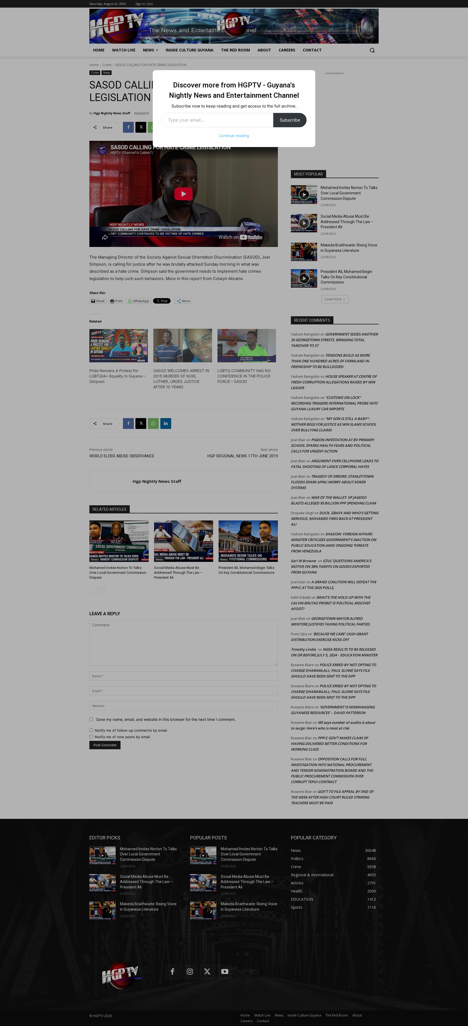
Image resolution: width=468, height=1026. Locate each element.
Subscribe (290, 120)
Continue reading (234, 135)
